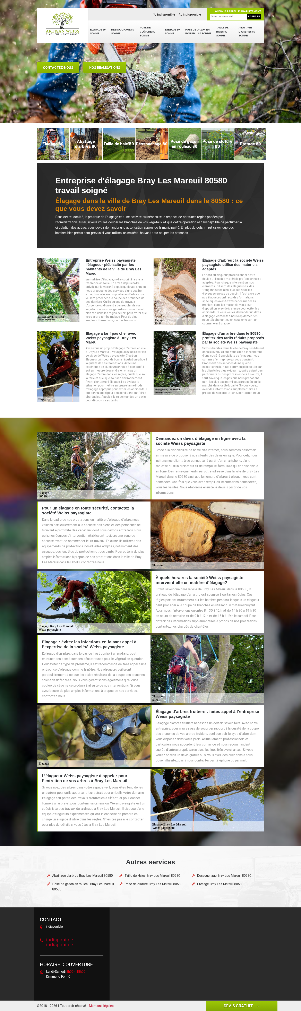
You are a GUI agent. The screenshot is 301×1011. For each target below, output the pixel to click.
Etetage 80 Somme (172, 31)
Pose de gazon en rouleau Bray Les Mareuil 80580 (83, 886)
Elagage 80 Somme (98, 31)
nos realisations (104, 68)
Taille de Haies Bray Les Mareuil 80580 (152, 876)
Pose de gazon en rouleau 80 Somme (198, 31)
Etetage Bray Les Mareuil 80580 (220, 884)
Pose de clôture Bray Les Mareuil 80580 (153, 884)
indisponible (165, 14)
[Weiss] (62, 23)
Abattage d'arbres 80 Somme (247, 31)
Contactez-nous (58, 68)
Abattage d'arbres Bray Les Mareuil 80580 (82, 876)
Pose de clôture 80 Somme (147, 31)
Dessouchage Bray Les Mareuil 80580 (224, 876)
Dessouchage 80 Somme (122, 31)
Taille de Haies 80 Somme (222, 31)
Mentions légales (101, 1006)
